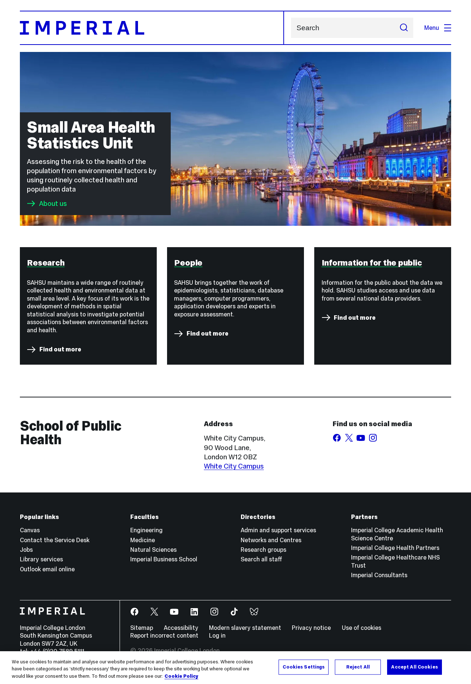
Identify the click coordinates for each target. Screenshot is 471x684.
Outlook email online (47, 569)
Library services (41, 559)
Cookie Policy (181, 676)
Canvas (30, 530)
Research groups (263, 549)
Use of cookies (361, 627)
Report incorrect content (164, 635)
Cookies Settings (304, 667)
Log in (217, 635)
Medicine (142, 540)
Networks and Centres (271, 540)
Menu (431, 27)
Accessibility (181, 627)
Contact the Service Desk (54, 540)
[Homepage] (152, 28)
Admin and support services (278, 530)
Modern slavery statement (245, 627)
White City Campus (234, 466)
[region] (235, 667)
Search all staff (261, 559)
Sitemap (141, 627)
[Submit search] (403, 28)
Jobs (26, 549)
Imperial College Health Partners (395, 547)
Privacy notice (311, 627)
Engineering (146, 530)
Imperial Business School (163, 559)
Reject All (358, 667)
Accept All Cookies (414, 667)
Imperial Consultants (379, 575)
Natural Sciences (153, 549)
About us (53, 203)
